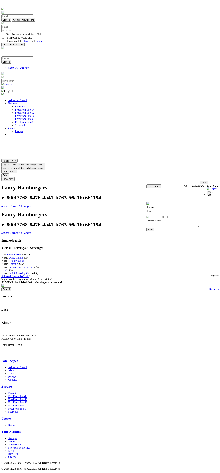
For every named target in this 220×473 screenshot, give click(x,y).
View (13, 161)
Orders (12, 456)
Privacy (40, 41)
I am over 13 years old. (18, 37)
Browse (12, 103)
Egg (5, 270)
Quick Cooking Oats (20, 273)
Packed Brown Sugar (20, 266)
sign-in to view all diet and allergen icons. (23, 164)
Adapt (6, 161)
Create (11, 128)
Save (150, 229)
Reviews (214, 288)
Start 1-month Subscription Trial (23, 34)
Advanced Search (18, 100)
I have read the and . (24, 41)
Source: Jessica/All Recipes (16, 206)
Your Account (11, 431)
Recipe (19, 131)
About (11, 370)
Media (11, 450)
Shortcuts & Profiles (19, 447)
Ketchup (13, 263)
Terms (27, 41)
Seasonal (20, 125)
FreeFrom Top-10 (24, 115)
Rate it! (6, 289)
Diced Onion (16, 257)
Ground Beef (14, 254)
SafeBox (13, 441)
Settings (12, 438)
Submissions (15, 444)
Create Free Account (23, 20)
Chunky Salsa (16, 260)
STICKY (153, 186)
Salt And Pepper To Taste (15, 276)
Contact (12, 379)
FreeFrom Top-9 (24, 118)
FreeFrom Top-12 (24, 112)
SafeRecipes (9, 361)
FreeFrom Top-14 (24, 109)
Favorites (20, 106)
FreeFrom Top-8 (24, 122)
